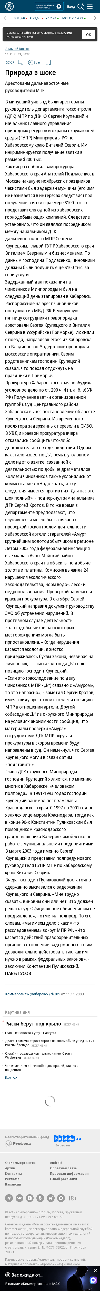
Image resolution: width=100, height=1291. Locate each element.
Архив (10, 1168)
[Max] (61, 1198)
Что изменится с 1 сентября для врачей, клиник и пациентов (41, 1067)
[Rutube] (51, 1198)
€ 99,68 (35, 18)
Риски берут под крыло (42, 1023)
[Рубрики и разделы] (90, 6)
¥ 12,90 (51, 18)
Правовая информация (69, 1173)
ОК (88, 34)
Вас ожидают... (27, 1275)
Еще (8, 1077)
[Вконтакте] (19, 1198)
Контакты (13, 1173)
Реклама (12, 1179)
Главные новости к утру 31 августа (30, 1032)
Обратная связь (63, 1168)
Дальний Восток (17, 48)
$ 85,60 (19, 18)
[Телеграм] (9, 1198)
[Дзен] (30, 1198)
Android (56, 1162)
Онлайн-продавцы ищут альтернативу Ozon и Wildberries (39, 1055)
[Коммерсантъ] (9, 6)
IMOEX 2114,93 (72, 18)
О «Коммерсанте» (20, 1162)
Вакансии (13, 1184)
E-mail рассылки (63, 1179)
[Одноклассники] (40, 1198)
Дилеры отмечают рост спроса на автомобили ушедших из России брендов (49, 1042)
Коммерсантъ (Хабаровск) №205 (32, 993)
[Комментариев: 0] (21, 62)
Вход (71, 6)
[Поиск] (81, 6)
